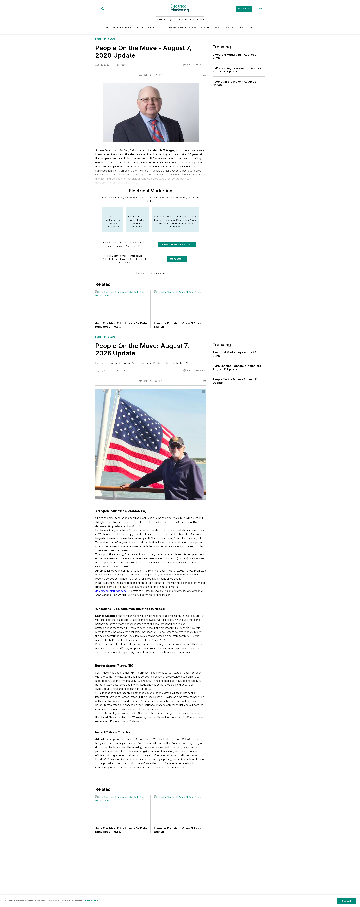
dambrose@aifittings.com (110, 590)
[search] (103, 9)
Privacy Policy (91, 900)
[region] (180, 901)
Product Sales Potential (150, 28)
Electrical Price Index (118, 28)
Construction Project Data (217, 28)
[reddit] (155, 75)
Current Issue (246, 28)
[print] (204, 75)
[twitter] (150, 75)
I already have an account (150, 273)
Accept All (346, 901)
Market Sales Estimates (183, 28)
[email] (160, 75)
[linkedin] (145, 75)
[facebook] (140, 75)
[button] (97, 9)
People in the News (105, 39)
